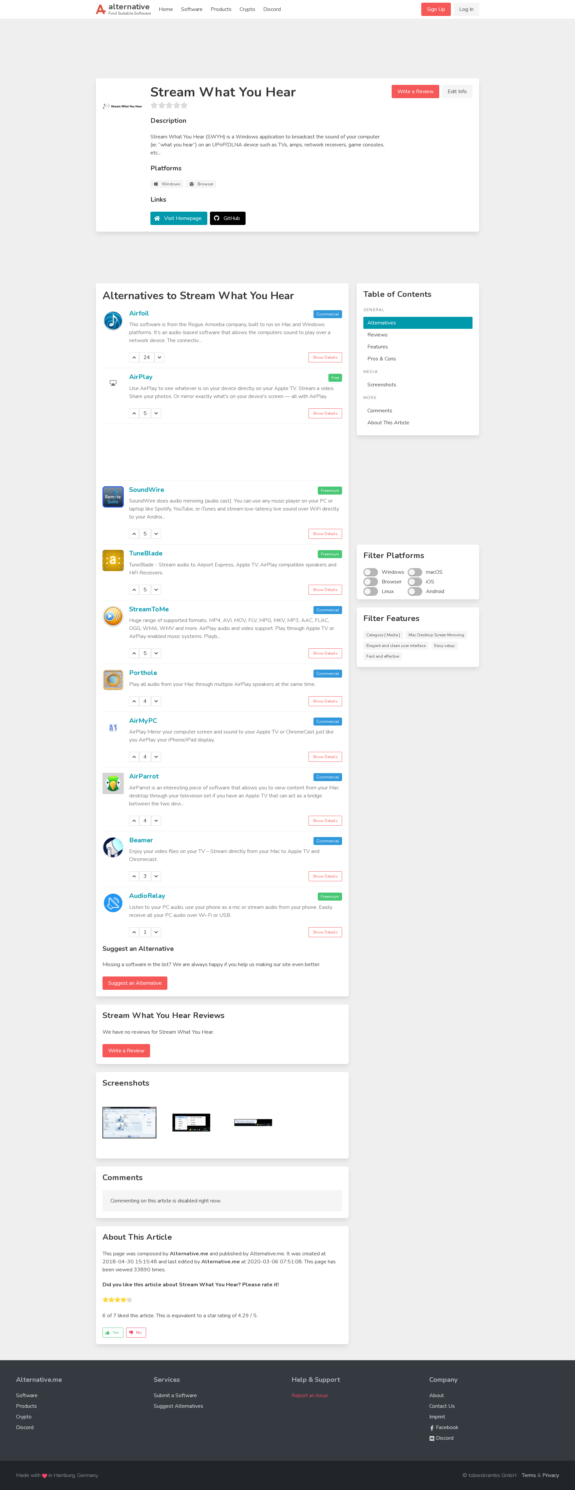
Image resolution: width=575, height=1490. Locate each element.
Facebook (447, 1427)
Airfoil (139, 313)
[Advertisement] (287, 51)
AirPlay (141, 376)
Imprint (437, 1416)
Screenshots (381, 384)
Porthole (143, 672)
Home (166, 9)
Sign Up (436, 9)
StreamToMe (149, 609)
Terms (529, 1475)
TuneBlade (145, 553)
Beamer (141, 840)
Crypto (247, 9)
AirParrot (144, 776)
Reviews (377, 334)
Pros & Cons (381, 358)
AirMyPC (143, 720)
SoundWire (146, 489)
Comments (379, 410)
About (436, 1395)
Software (192, 9)
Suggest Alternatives (178, 1406)
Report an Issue (309, 1395)
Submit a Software (175, 1395)
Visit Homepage (183, 218)
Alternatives (381, 322)
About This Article (388, 422)
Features (377, 346)
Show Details (325, 357)
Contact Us (442, 1406)
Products (221, 9)
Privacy (550, 1475)
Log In (466, 9)
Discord (272, 9)
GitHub (232, 218)
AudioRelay (147, 895)
